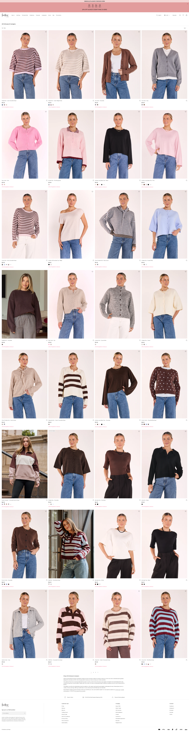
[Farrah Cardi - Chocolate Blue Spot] (164, 384)
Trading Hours (65, 712)
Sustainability (64, 722)
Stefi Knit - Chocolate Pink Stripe (55, 659)
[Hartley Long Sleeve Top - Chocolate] (118, 384)
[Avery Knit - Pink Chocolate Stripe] (24, 224)
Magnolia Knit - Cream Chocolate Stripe (56, 420)
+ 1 (10, 264)
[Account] (180, 15)
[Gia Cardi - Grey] (164, 64)
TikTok (171, 714)
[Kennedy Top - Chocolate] (118, 464)
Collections (32, 15)
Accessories (44, 15)
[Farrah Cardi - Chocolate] (24, 544)
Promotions (58, 15)
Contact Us (118, 716)
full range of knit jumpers (79, 691)
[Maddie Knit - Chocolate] (24, 304)
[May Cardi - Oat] (71, 304)
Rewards (174, 15)
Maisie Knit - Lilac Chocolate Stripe (9, 100)
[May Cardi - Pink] (24, 144)
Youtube (171, 712)
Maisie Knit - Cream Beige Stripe (55, 100)
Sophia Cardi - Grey (6, 659)
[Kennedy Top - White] (118, 544)
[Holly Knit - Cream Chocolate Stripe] (118, 624)
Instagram (172, 708)
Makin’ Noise (118, 708)
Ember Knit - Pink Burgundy (54, 180)
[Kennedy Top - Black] (164, 544)
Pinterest (171, 710)
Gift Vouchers (118, 710)
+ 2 (103, 184)
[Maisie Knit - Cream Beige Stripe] (71, 64)
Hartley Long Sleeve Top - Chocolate (102, 420)
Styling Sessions (119, 712)
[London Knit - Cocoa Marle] (118, 304)
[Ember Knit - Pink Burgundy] (71, 144)
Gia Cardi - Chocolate (99, 100)
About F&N (118, 706)
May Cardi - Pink (5, 180)
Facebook (172, 706)
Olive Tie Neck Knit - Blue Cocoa (101, 260)
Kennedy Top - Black (146, 580)
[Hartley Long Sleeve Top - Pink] (164, 144)
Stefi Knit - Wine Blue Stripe (54, 580)
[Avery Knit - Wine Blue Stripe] (164, 624)
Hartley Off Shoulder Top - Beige (55, 260)
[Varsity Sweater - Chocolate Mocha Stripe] (24, 464)
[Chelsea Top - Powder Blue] (164, 224)
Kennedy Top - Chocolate (100, 500)
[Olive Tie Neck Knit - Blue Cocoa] (118, 224)
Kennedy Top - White (99, 580)
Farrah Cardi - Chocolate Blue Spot (149, 420)
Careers (117, 714)
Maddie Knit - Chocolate (7, 340)
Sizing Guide (64, 714)
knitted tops (117, 689)
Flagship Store (119, 722)
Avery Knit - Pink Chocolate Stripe (9, 260)
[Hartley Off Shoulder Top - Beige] (71, 224)
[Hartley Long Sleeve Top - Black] (118, 144)
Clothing (18, 15)
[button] (185, 28)
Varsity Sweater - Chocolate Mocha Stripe (10, 500)
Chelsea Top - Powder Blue (147, 260)
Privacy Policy (65, 718)
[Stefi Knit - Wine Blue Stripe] (71, 544)
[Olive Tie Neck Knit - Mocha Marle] (24, 384)
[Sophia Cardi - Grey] (24, 624)
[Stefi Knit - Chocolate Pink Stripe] (71, 624)
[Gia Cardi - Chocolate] (118, 64)
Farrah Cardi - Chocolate (7, 580)
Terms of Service (65, 720)
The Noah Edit (25, 15)
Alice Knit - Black (145, 500)
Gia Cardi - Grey (145, 100)
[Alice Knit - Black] (164, 464)
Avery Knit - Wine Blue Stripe (148, 659)
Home (49, 15)
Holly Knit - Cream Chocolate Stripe (102, 659)
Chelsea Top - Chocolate (53, 500)
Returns (63, 710)
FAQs (63, 706)
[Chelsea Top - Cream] (164, 304)
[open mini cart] (186, 15)
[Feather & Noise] (5, 705)
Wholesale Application (120, 718)
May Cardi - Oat (51, 340)
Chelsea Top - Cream (146, 340)
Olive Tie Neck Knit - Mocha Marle (9, 420)
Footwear (38, 15)
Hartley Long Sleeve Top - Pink (148, 180)
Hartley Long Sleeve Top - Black (101, 180)
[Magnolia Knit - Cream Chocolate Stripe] (71, 384)
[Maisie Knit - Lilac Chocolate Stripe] (24, 64)
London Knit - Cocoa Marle (100, 340)
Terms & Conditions (66, 716)
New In (13, 15)
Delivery (63, 708)
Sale (53, 15)
